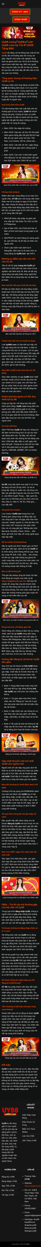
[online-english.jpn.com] (22, 4)
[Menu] (3, 4)
